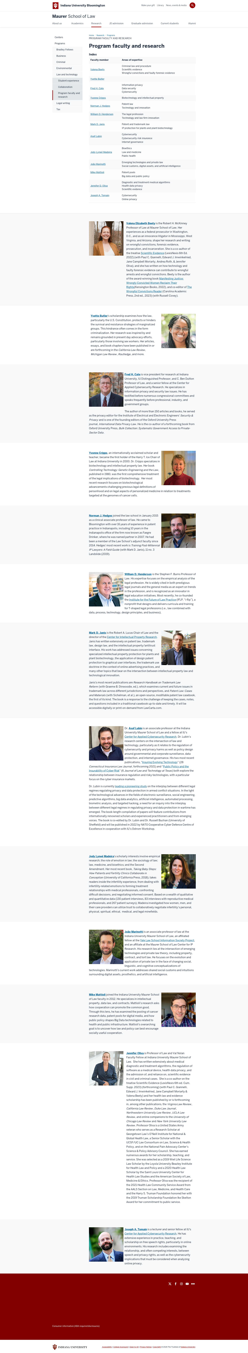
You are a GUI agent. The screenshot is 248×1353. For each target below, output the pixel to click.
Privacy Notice (146, 1347)
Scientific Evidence (152, 253)
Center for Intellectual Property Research (132, 637)
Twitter (170, 1284)
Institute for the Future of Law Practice (152, 599)
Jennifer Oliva (135, 1053)
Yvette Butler (97, 78)
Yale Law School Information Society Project (167, 940)
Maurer (73, 16)
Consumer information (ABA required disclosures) (76, 1326)
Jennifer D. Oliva (99, 185)
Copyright (157, 1347)
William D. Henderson (101, 114)
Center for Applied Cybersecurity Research (151, 736)
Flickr (193, 1284)
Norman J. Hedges (100, 105)
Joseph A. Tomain (99, 195)
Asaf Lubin (96, 136)
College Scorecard (120, 1347)
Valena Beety (97, 69)
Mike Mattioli (97, 172)
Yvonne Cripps (98, 97)
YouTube (187, 1284)
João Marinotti (98, 164)
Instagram (181, 1284)
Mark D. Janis (97, 124)
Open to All (134, 1347)
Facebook (175, 1284)
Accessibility (107, 1347)
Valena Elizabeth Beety (140, 223)
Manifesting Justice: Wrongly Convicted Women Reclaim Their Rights (155, 283)
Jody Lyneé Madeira (101, 152)
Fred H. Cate (97, 88)
